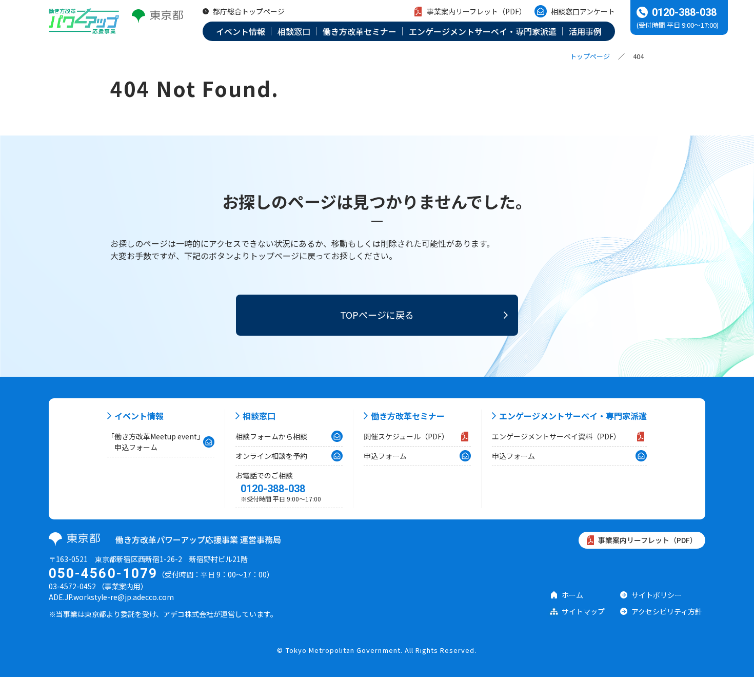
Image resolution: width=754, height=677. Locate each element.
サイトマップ (583, 611)
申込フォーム (385, 456)
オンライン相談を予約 (271, 456)
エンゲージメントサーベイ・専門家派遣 (573, 416)
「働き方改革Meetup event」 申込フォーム (155, 441)
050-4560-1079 (103, 573)
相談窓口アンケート (583, 11)
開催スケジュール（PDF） (406, 436)
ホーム (572, 595)
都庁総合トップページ (249, 11)
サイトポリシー (656, 595)
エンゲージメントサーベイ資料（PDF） (556, 436)
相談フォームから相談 (271, 436)
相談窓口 (259, 416)
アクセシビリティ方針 (666, 611)
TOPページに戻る (377, 314)
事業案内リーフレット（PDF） (476, 11)
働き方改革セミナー (408, 416)
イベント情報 (139, 416)
